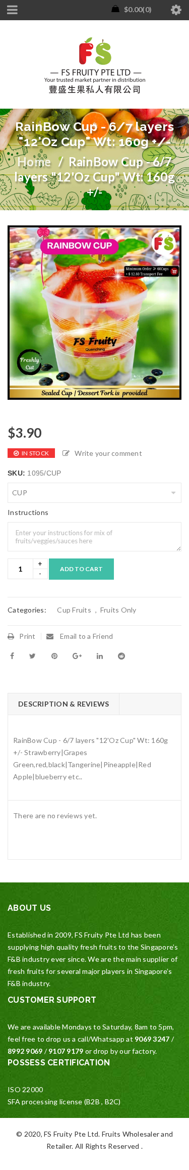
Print (27, 636)
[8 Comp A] (94, 312)
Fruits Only (118, 609)
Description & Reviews (63, 703)
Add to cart (81, 569)
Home (34, 161)
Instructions (28, 512)
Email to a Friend (85, 636)
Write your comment (108, 453)
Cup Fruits (73, 609)
